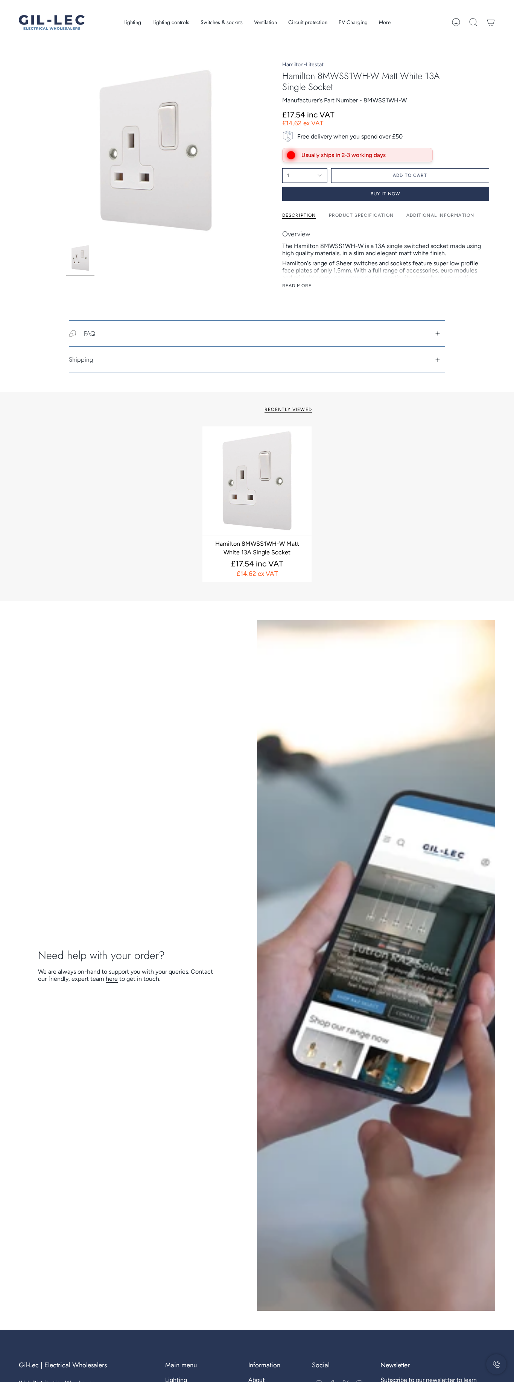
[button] (132, 22)
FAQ (89, 333)
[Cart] (490, 22)
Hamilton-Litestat (303, 64)
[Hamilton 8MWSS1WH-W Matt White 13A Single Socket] (257, 481)
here (112, 978)
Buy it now (386, 193)
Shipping (81, 359)
